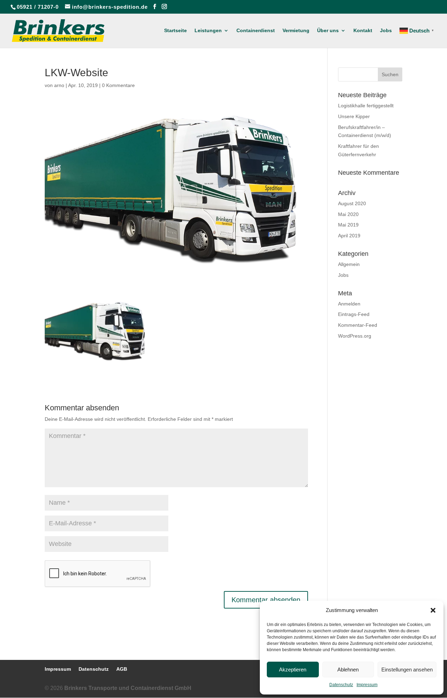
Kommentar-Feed (357, 325)
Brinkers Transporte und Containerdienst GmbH (127, 688)
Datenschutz (341, 684)
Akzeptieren (292, 669)
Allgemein (349, 264)
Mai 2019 (348, 225)
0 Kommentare (118, 85)
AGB (121, 669)
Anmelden (349, 304)
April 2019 (349, 235)
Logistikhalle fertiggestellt (366, 105)
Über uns (328, 30)
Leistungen (208, 30)
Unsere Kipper (354, 116)
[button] (433, 610)
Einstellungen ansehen (407, 669)
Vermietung (296, 30)
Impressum (367, 684)
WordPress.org (354, 336)
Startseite (175, 30)
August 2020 (352, 203)
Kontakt (362, 30)
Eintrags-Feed (353, 314)
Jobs (386, 30)
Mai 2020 (348, 214)
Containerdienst (255, 30)
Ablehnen (348, 669)
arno (59, 85)
